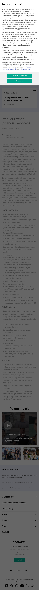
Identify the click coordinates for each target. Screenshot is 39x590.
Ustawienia (19, 81)
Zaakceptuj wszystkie (19, 75)
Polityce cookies (25, 69)
